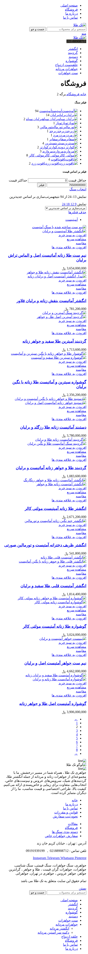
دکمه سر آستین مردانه (53, 932)
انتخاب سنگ (77, 189)
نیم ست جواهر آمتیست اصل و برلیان (55, 663)
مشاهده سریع (76, 239)
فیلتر (41, 185)
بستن (82, 888)
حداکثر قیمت (18, 180)
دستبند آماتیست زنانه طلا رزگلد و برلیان (53, 427)
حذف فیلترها (77, 212)
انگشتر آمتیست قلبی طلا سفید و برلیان (53, 586)
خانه (82, 94)
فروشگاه (72, 94)
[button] (72, 235)
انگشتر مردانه (59, 928)
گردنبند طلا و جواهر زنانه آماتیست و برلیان (51, 468)
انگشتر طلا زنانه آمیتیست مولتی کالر (55, 508)
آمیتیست (71, 219)
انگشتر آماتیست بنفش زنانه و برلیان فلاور (51, 300)
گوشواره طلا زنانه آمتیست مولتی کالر (54, 626)
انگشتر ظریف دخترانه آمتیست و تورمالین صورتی (45, 545)
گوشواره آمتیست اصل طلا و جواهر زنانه (52, 703)
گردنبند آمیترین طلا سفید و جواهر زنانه (54, 341)
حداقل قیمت (77, 180)
